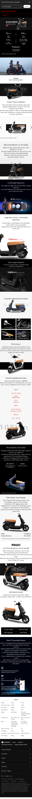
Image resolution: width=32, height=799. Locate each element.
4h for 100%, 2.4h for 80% (15, 718)
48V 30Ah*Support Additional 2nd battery (25, 714)
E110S (22, 702)
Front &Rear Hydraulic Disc (24, 722)
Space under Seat (5, 728)
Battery (3, 712)
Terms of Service (4, 781)
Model (2, 702)
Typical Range (4, 709)
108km (12, 709)
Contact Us (4, 766)
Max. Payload (4, 735)
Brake (2, 721)
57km (22, 709)
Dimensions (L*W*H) (6, 733)
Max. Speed (4, 707)
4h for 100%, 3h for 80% (25, 718)
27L (12, 728)
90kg (12, 731)
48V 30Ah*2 (14, 712)
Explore (3, 762)
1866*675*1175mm (15, 733)
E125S (12, 702)
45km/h (13, 707)
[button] (0, 127)
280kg (12, 735)
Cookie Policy (21, 781)
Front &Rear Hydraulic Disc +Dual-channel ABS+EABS (14, 724)
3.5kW (12, 705)
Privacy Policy (14, 781)
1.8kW (22, 705)
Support (3, 758)
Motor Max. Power (5, 705)
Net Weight (3, 731)
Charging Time (4, 717)
